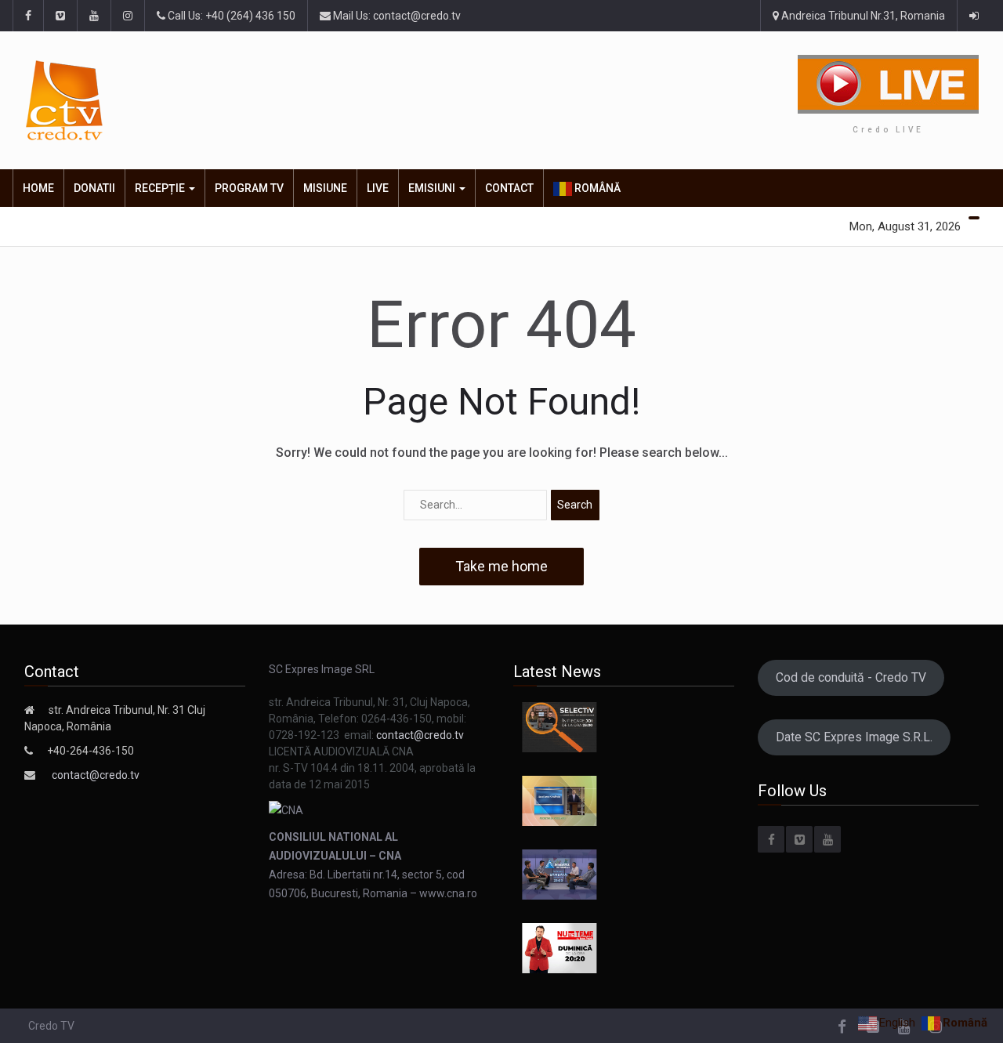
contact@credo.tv (95, 775)
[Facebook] (771, 839)
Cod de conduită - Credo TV (851, 677)
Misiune (325, 188)
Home (38, 188)
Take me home (501, 566)
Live (378, 188)
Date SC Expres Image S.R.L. (854, 737)
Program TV (249, 188)
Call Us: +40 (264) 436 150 (230, 15)
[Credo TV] (175, 101)
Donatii (94, 188)
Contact (509, 188)
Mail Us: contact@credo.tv (396, 15)
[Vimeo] (799, 839)
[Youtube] (827, 839)
